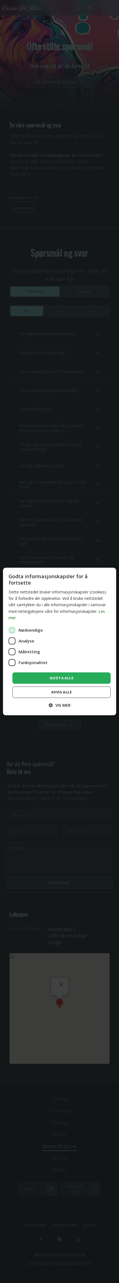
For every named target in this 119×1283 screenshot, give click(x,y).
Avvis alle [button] (61, 692)
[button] (60, 705)
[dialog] (59, 642)
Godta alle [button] (61, 677)
